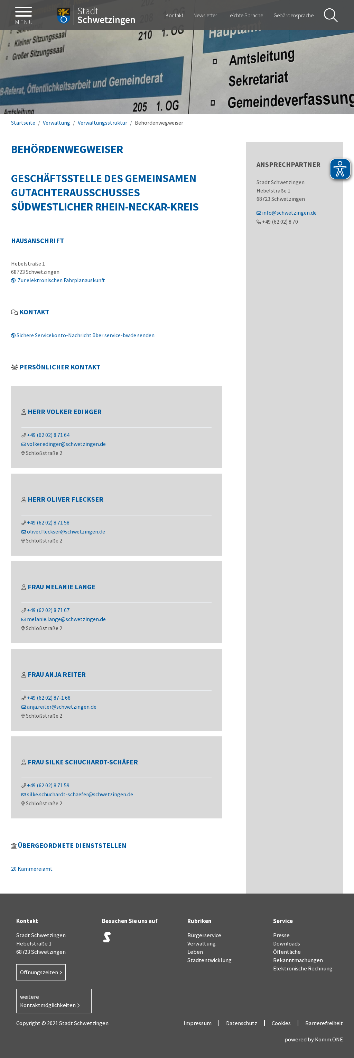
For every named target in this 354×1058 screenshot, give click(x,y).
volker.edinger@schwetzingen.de (66, 443)
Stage (107, 937)
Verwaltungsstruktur (102, 122)
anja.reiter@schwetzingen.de (61, 706)
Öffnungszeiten (39, 972)
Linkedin (159, 939)
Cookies (281, 1023)
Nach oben (336, 944)
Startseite (23, 122)
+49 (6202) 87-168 (49, 697)
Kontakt (174, 15)
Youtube (107, 955)
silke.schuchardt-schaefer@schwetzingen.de (80, 794)
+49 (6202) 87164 (48, 434)
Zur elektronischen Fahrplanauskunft (61, 280)
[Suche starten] (331, 15)
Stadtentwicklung (209, 960)
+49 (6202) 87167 (48, 610)
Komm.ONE (329, 1039)
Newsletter (205, 15)
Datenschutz (241, 1023)
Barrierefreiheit (324, 1023)
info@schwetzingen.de (289, 212)
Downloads (286, 943)
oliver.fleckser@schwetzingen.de (66, 531)
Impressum (198, 1023)
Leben (195, 951)
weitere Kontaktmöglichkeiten (48, 1000)
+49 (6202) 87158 (48, 522)
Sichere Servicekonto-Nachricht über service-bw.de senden (86, 335)
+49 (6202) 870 (280, 221)
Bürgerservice (204, 935)
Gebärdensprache (293, 15)
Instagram (124, 939)
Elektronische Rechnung (303, 968)
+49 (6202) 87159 (48, 785)
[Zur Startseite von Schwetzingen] (96, 15)
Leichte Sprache (245, 15)
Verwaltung (56, 122)
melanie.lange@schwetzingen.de (66, 619)
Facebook (142, 939)
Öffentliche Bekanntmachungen (298, 955)
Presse (281, 935)
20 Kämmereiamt (32, 868)
